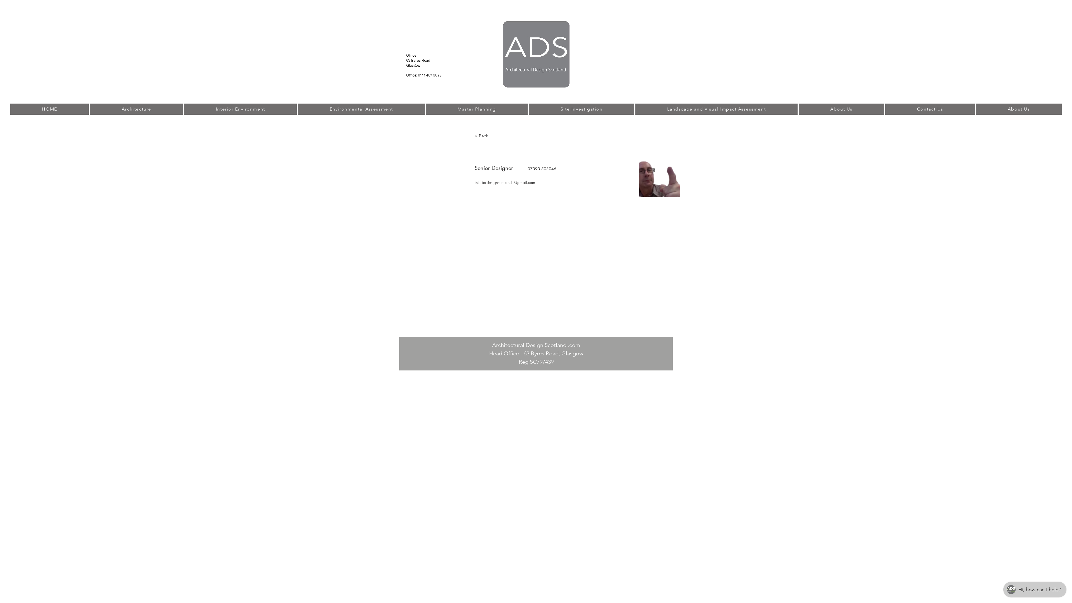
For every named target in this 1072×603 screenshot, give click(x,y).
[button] (486, 136)
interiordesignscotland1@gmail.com (505, 182)
